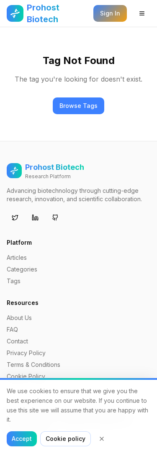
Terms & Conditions (33, 364)
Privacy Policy (26, 352)
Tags (14, 280)
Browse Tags (78, 105)
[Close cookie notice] (101, 438)
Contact (17, 341)
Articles (17, 257)
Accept (22, 438)
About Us (19, 317)
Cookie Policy (26, 376)
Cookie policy (65, 438)
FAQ (12, 329)
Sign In (110, 13)
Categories (22, 269)
